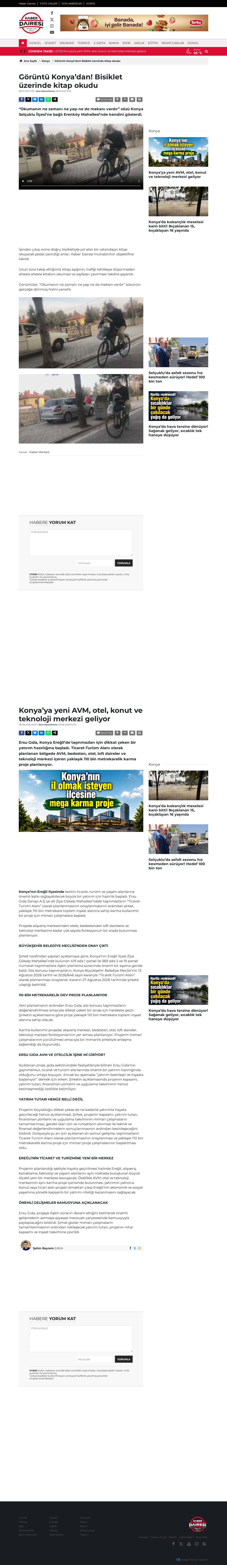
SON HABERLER (72, 3)
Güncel (35, 43)
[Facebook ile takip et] (52, 13)
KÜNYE (90, 3)
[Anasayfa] (23, 43)
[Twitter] (28, 99)
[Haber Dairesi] (31, 22)
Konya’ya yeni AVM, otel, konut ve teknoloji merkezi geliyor (104, 51)
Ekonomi (67, 43)
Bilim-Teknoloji (28, 1534)
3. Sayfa (99, 43)
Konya (114, 43)
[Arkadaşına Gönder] (132, 99)
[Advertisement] (81, 217)
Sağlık (139, 43)
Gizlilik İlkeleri (186, 1537)
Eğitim (153, 43)
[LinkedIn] (41, 99)
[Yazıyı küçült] (125, 99)
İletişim (173, 1537)
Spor (126, 43)
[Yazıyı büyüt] (117, 99)
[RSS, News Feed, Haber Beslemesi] (204, 1544)
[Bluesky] (35, 99)
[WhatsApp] (48, 99)
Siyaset (50, 43)
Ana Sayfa (30, 61)
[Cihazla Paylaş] (55, 99)
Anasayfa (143, 1537)
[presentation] (21, 51)
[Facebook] (21, 99)
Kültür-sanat (87, 1530)
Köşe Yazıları (56, 1534)
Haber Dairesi (27, 3)
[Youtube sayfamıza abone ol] (52, 32)
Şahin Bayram (43, 1248)
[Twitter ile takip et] (52, 20)
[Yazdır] (139, 99)
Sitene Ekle (201, 1537)
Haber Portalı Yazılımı (194, 1559)
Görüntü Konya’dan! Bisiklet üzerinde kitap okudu (87, 61)
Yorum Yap (106, 99)
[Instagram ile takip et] (52, 26)
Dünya (193, 43)
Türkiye (83, 43)
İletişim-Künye (159, 1537)
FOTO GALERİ (48, 3)
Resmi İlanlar (173, 43)
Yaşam (84, 1534)
